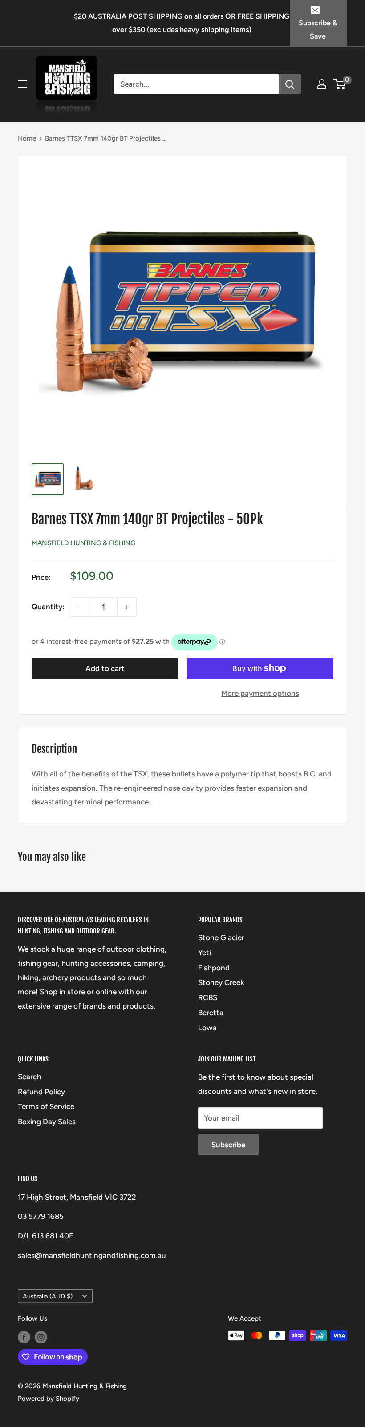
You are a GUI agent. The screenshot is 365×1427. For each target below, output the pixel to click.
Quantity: (48, 606)
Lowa (207, 1027)
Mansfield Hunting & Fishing (83, 543)
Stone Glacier (221, 937)
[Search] (290, 84)
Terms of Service (46, 1106)
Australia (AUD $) (48, 1296)
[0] (339, 84)
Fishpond (214, 967)
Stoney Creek (221, 982)
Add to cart (105, 668)
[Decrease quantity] (79, 607)
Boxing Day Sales (47, 1121)
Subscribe (228, 1144)
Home (27, 138)
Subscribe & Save (318, 29)
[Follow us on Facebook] (24, 1336)
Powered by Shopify (48, 1399)
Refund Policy (41, 1091)
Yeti (204, 952)
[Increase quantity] (127, 607)
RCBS (207, 997)
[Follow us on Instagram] (41, 1336)
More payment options (260, 693)
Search (29, 1076)
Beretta (210, 1012)
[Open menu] (22, 84)
